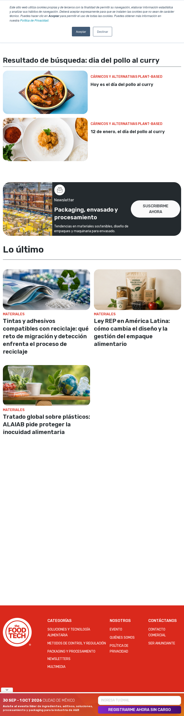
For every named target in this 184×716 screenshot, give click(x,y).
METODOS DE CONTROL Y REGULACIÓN (76, 643)
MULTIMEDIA (56, 667)
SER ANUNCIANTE (161, 643)
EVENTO (116, 629)
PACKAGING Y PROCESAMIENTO (71, 651)
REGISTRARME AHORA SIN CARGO (139, 709)
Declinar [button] (102, 31)
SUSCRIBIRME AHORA (155, 209)
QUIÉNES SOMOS (122, 638)
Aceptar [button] (81, 31)
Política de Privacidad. (34, 20)
